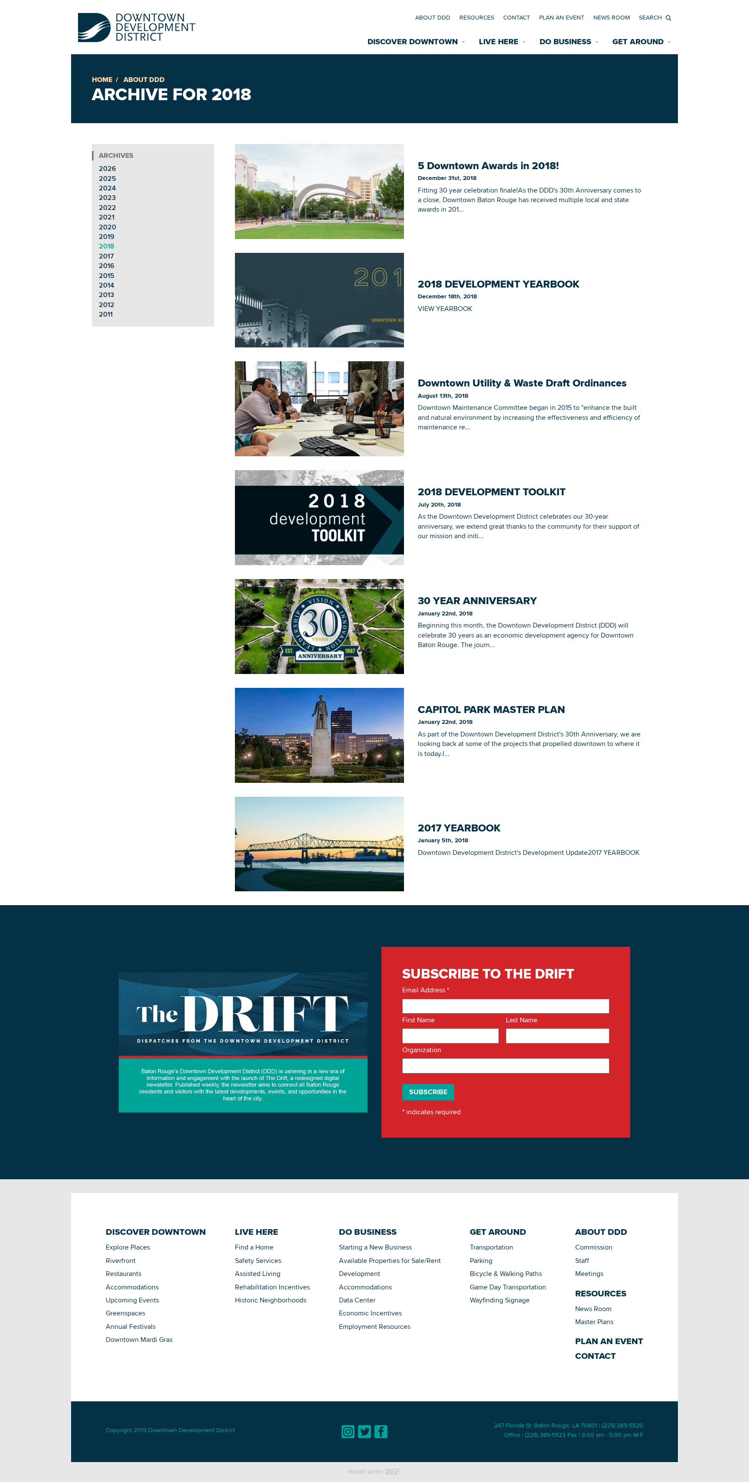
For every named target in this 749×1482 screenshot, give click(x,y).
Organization (421, 1050)
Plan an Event (561, 17)
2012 (106, 305)
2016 (106, 266)
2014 (106, 285)
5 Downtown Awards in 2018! (488, 165)
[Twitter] (364, 1431)
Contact (516, 17)
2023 (107, 198)
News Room (611, 17)
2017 (106, 256)
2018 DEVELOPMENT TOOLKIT (492, 492)
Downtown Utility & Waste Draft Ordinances (522, 383)
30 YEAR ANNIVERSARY (477, 601)
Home (102, 80)
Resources (476, 17)
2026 (107, 168)
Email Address (425, 990)
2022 (107, 208)
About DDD (432, 17)
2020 (107, 227)
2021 (106, 217)
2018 (106, 246)
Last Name (521, 1020)
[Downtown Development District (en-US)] (136, 26)
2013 (106, 295)
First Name (418, 1020)
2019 (106, 237)
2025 (107, 178)
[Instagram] (348, 1431)
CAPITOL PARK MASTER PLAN (491, 709)
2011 (106, 314)
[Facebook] (381, 1431)
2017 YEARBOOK (459, 828)
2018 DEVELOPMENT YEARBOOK (499, 284)
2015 (106, 276)
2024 (107, 188)
